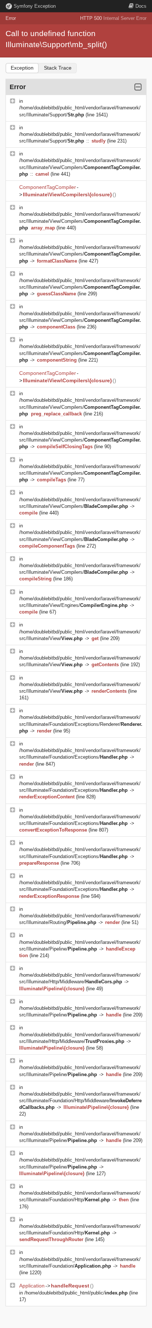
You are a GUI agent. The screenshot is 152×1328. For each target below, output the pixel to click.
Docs (140, 6)
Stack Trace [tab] (58, 68)
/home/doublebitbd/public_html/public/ (76, 1293)
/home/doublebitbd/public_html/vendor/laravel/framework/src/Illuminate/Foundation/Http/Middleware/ (80, 1100)
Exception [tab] (22, 68)
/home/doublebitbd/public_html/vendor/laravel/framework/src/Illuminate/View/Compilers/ (80, 167)
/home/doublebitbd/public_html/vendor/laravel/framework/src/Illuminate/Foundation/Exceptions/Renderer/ (80, 723)
